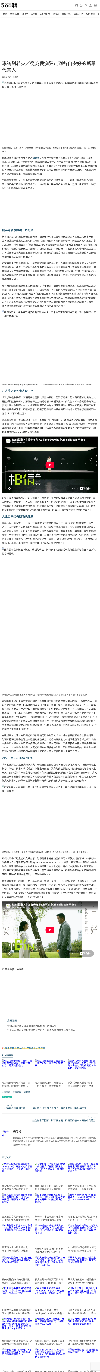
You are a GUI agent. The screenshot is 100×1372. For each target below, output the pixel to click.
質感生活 (78, 13)
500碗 (56, 13)
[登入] (90, 5)
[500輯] (9, 5)
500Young (45, 13)
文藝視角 (66, 13)
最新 (5, 13)
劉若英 (27, 1092)
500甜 (34, 13)
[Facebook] (76, 5)
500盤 (25, 13)
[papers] (86, 5)
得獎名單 (14, 13)
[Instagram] (81, 5)
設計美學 (90, 13)
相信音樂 (17, 1092)
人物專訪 (6, 1092)
